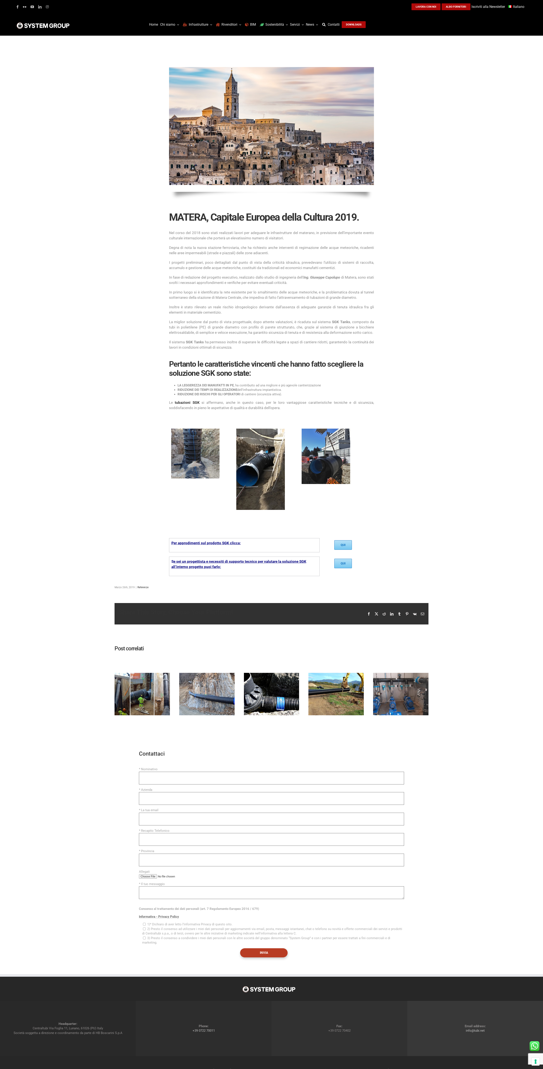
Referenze (142, 587)
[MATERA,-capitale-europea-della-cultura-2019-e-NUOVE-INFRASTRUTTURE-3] (260, 423)
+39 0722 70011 (204, 1031)
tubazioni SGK (187, 402)
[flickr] (24, 6)
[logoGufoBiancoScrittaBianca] (43, 23)
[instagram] (47, 6)
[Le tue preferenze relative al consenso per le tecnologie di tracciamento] (536, 1062)
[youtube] (32, 6)
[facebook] (18, 6)
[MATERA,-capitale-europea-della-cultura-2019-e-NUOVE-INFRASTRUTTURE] (326, 423)
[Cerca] (325, 24)
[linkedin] (40, 6)
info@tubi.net (475, 1031)
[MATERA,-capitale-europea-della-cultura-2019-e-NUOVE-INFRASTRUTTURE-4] (195, 423)
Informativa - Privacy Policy (159, 917)
